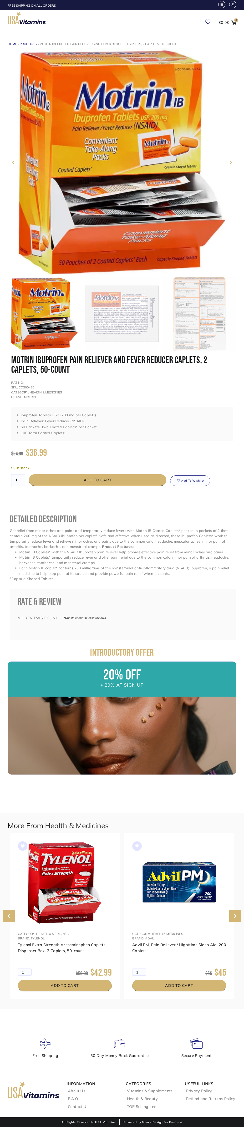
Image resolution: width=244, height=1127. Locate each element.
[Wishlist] (210, 20)
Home (12, 44)
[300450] (122, 162)
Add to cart (98, 480)
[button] (13, 162)
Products (28, 44)
